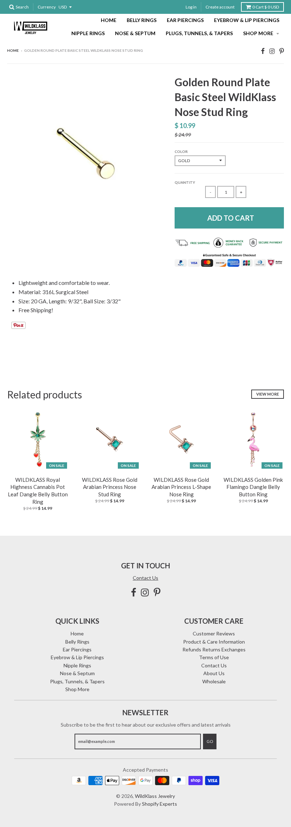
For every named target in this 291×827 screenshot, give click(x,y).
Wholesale (214, 681)
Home (108, 20)
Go (210, 741)
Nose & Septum (135, 33)
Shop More (258, 33)
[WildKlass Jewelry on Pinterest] (281, 51)
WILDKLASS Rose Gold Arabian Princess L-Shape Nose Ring (181, 487)
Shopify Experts (159, 804)
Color (181, 151)
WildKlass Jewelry (155, 796)
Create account (220, 7)
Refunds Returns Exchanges (214, 649)
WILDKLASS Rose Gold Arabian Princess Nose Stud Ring (109, 487)
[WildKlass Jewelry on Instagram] (272, 51)
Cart (265, 7)
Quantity (185, 182)
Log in (191, 7)
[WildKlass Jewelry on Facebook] (263, 51)
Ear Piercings (185, 20)
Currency (47, 7)
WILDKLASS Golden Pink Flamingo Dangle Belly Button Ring (253, 487)
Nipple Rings (88, 33)
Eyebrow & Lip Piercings (246, 20)
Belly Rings (142, 20)
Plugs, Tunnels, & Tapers (199, 33)
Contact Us (145, 578)
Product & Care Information (214, 642)
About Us (214, 673)
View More (267, 394)
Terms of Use (214, 657)
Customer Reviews (214, 633)
